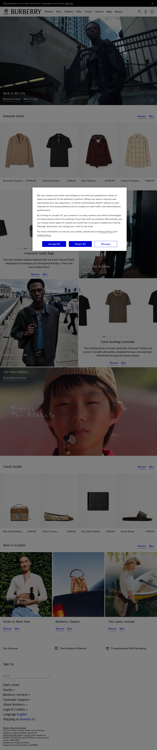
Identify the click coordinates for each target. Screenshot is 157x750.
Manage (105, 244)
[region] (80, 219)
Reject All (80, 244)
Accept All (54, 244)
